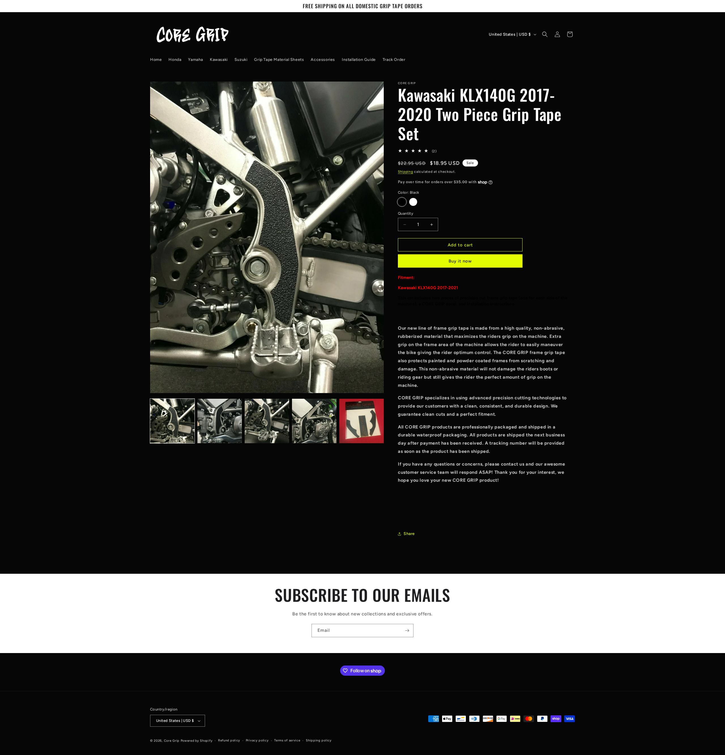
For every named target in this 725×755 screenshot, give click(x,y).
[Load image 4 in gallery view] (314, 421)
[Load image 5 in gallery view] (361, 421)
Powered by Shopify (197, 741)
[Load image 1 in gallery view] (172, 421)
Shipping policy (319, 740)
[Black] (402, 202)
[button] (545, 34)
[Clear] (413, 202)
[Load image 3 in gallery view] (267, 421)
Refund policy (229, 740)
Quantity (405, 213)
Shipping (405, 172)
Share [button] (409, 533)
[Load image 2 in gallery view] (219, 421)
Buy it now (460, 261)
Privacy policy (257, 740)
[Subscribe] (407, 630)
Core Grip (172, 741)
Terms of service (287, 740)
